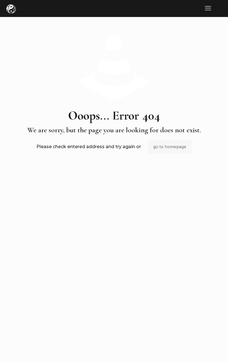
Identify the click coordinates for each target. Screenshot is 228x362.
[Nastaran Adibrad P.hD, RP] (11, 8)
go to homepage (169, 146)
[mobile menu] (208, 8)
